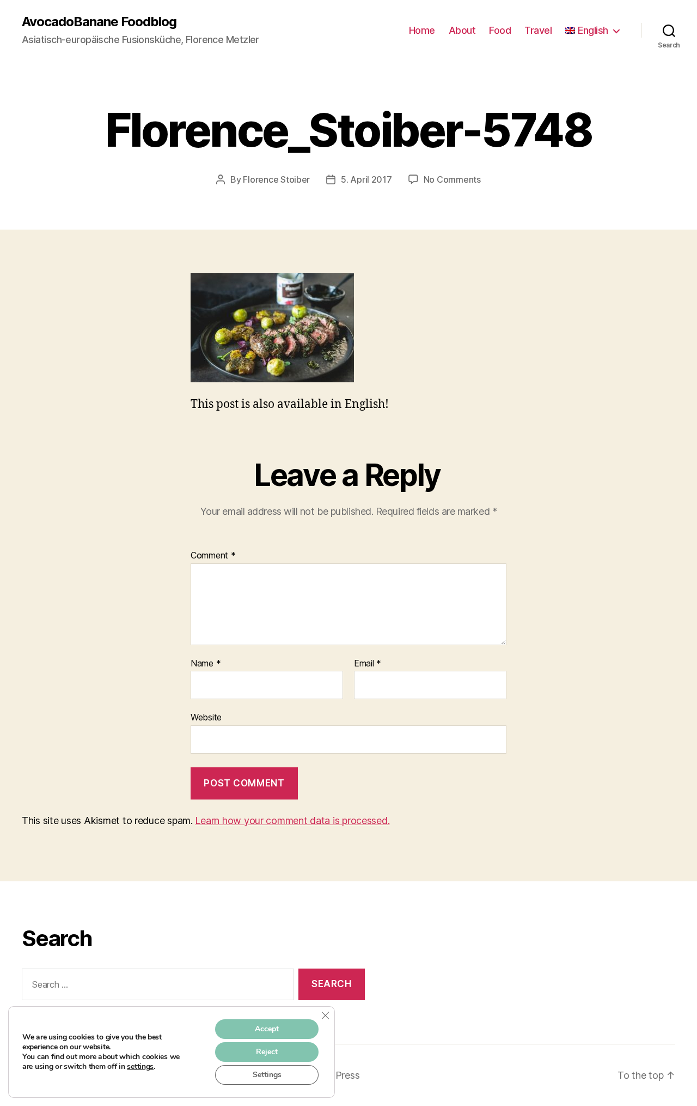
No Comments (452, 179)
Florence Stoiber (276, 179)
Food (500, 30)
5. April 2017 (366, 179)
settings (140, 1067)
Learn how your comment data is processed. (292, 820)
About (462, 30)
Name (206, 664)
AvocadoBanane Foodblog (99, 21)
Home (422, 30)
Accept (267, 1029)
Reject (267, 1052)
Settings (267, 1074)
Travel (538, 30)
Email (367, 664)
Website (206, 717)
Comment (213, 556)
